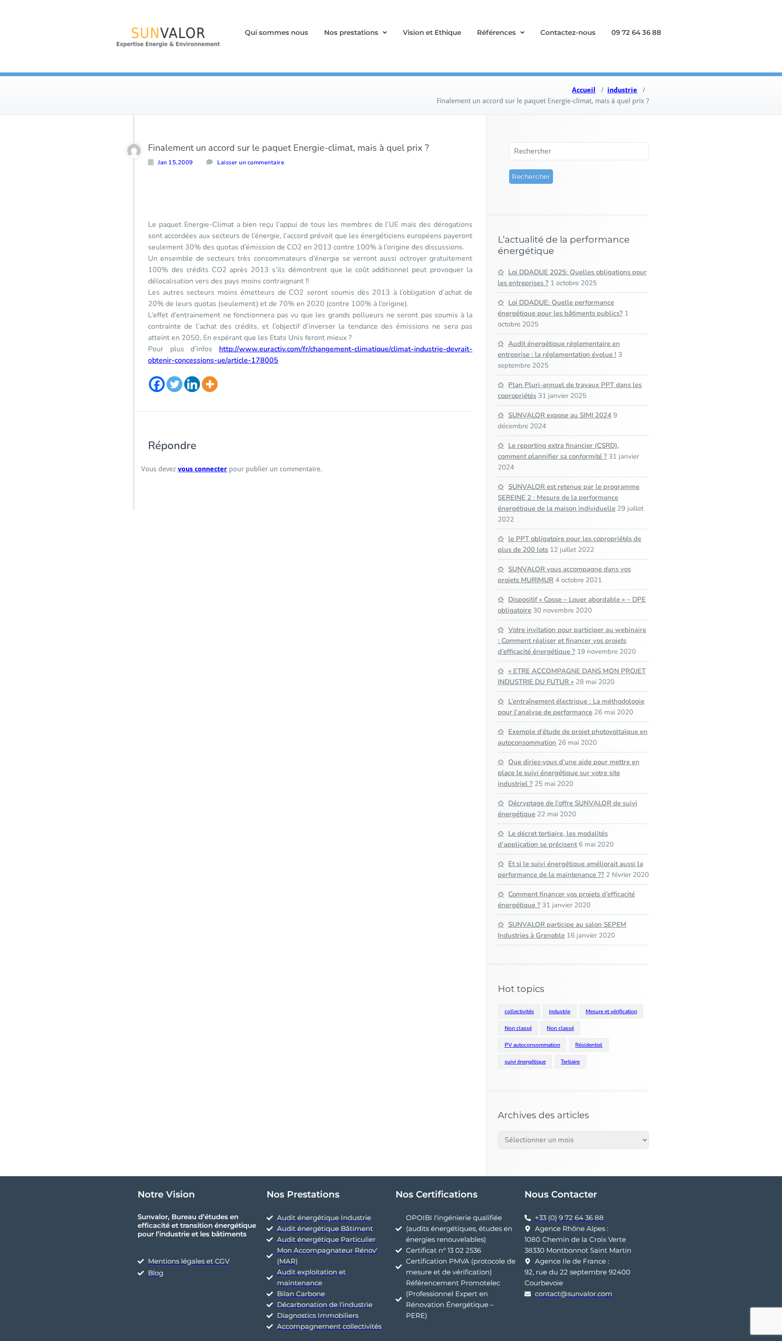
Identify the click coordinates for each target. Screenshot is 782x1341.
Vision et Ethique (432, 32)
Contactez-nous (568, 32)
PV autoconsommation (532, 1045)
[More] (210, 384)
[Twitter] (174, 384)
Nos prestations (351, 32)
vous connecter (202, 469)
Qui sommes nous (276, 32)
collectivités (519, 1011)
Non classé (518, 1028)
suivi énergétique (525, 1061)
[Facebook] (157, 384)
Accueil (584, 90)
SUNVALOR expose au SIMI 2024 (559, 415)
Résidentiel (588, 1045)
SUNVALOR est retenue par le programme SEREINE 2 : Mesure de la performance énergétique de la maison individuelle (568, 497)
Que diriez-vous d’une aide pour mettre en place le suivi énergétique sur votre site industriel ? (568, 772)
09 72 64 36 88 (636, 32)
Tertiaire (570, 1061)
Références (496, 32)
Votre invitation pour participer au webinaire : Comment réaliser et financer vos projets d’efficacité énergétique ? (572, 640)
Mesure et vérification (611, 1011)
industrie (622, 90)
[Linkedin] (192, 384)
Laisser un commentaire (250, 162)
